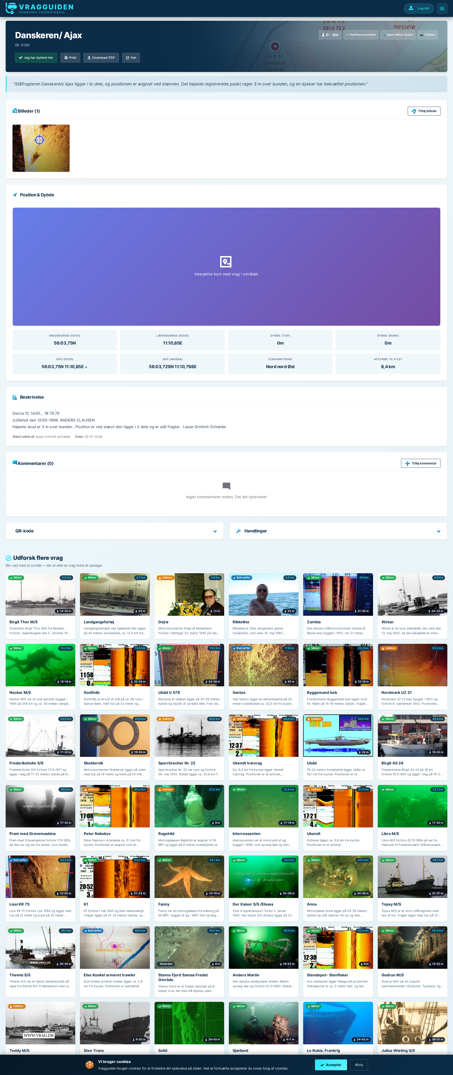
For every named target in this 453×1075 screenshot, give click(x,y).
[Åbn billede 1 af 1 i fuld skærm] (41, 148)
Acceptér (333, 1065)
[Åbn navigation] (442, 8)
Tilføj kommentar (424, 463)
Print (72, 57)
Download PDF (103, 57)
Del (133, 57)
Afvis (359, 1065)
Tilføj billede (427, 111)
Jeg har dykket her (38, 57)
